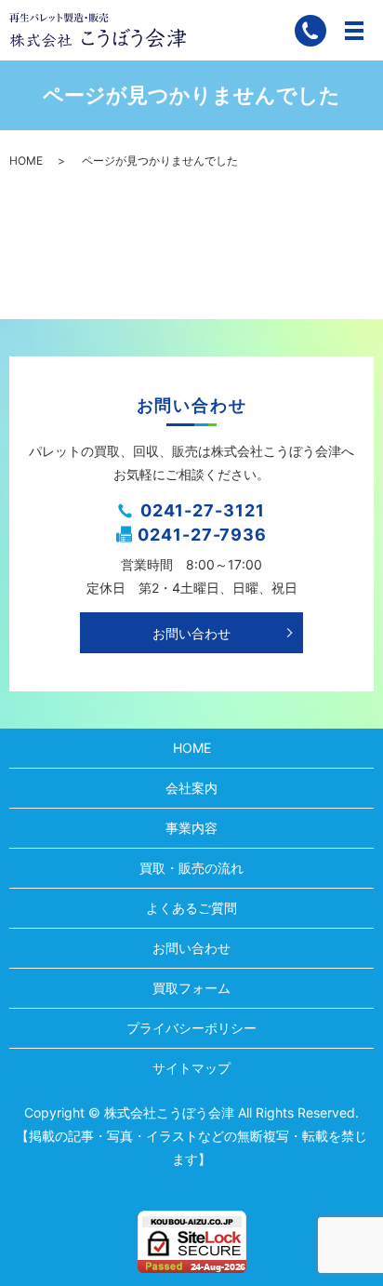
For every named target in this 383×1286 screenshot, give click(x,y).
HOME (26, 160)
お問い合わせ (191, 633)
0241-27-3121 (202, 510)
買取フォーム (191, 988)
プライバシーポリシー (191, 1028)
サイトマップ (191, 1068)
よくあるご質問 (191, 908)
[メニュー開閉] (354, 30)
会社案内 (191, 788)
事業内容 (191, 828)
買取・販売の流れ (191, 868)
